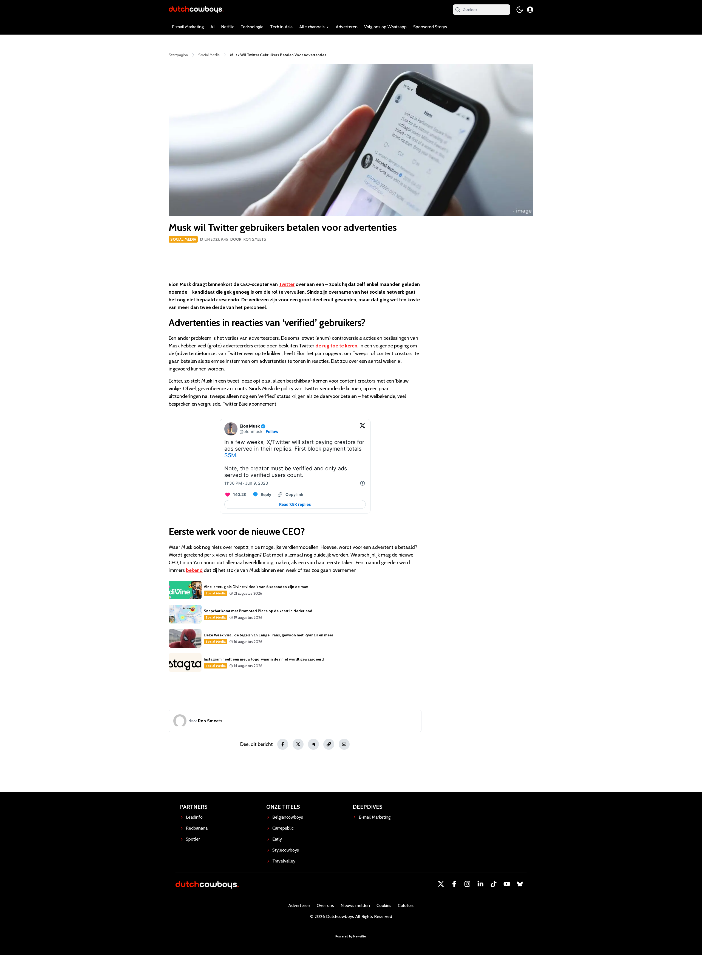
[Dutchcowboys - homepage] (196, 9)
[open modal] (530, 9)
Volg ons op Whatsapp (385, 26)
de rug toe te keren (336, 346)
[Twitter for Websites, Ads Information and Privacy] (362, 483)
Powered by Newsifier (351, 936)
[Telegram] (313, 744)
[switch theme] (519, 9)
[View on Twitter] (362, 429)
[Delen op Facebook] (282, 744)
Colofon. (406, 905)
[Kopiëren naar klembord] (328, 744)
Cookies (384, 905)
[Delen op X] (298, 744)
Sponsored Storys (430, 26)
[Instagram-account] (467, 884)
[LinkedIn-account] (480, 884)
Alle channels (312, 26)
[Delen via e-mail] (344, 744)
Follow (272, 431)
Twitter (287, 284)
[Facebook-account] (454, 884)
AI (212, 26)
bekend (194, 570)
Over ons (325, 905)
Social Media (183, 239)
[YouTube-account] (506, 884)
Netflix (227, 26)
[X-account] (441, 884)
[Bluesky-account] (520, 884)
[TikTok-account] (493, 884)
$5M (230, 455)
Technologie (252, 26)
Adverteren (347, 26)
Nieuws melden (355, 905)
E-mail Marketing (188, 26)
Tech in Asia (281, 26)
